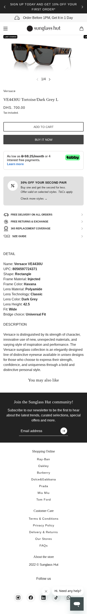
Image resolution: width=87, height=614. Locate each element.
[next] (82, 7)
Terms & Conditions (43, 518)
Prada (43, 486)
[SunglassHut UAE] (44, 28)
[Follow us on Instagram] (18, 597)
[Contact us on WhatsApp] (68, 597)
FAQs (43, 545)
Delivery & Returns (43, 532)
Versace (9, 91)
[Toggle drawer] (5, 28)
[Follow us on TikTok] (56, 597)
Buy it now (43, 139)
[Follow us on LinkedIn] (43, 597)
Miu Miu (44, 492)
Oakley (43, 466)
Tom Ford (43, 499)
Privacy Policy (43, 525)
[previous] (5, 7)
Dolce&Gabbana (43, 479)
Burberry (43, 472)
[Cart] (81, 28)
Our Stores (43, 538)
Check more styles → (34, 198)
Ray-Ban (43, 459)
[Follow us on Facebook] (30, 597)
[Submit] (63, 430)
